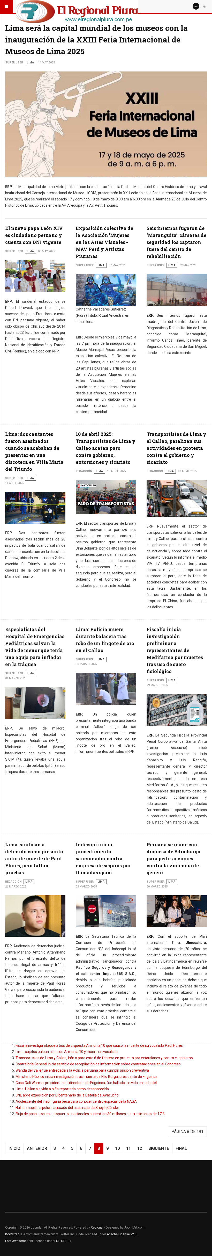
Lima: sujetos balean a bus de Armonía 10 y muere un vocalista (67, 1052)
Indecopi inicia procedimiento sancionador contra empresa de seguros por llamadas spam (103, 858)
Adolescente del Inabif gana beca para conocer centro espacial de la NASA (76, 1101)
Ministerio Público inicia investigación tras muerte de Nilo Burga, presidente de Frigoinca (86, 1076)
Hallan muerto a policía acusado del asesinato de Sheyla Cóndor (67, 1108)
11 (128, 1148)
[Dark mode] (204, 6)
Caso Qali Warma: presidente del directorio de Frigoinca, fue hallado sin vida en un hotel (86, 1083)
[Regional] (77, 6)
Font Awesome (16, 1241)
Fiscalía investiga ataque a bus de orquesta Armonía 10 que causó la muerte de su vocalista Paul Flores (99, 1045)
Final (181, 1148)
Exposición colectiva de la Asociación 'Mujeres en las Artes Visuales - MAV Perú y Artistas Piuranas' (104, 242)
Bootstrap (12, 1234)
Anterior (37, 1148)
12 (139, 1148)
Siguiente (158, 1148)
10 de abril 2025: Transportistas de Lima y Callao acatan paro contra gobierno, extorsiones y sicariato (105, 448)
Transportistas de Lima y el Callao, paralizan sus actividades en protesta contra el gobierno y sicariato (176, 448)
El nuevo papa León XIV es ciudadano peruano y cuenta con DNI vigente (34, 235)
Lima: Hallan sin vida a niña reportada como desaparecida (62, 1089)
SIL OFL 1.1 (64, 1241)
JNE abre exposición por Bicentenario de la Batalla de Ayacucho (67, 1095)
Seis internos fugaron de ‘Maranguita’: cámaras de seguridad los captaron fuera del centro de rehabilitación (176, 242)
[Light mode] (196, 6)
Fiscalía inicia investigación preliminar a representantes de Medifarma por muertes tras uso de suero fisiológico (175, 650)
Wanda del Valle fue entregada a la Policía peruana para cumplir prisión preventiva (82, 1070)
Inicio (14, 1148)
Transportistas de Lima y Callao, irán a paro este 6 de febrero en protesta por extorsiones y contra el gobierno (104, 1058)
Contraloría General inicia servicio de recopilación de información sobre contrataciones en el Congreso (98, 1064)
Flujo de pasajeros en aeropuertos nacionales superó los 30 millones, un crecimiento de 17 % (90, 1114)
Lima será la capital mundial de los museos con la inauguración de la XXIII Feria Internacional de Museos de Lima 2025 (96, 39)
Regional (97, 1227)
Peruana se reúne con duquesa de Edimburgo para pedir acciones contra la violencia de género (173, 858)
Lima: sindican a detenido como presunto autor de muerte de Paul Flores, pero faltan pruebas (34, 858)
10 (117, 1148)
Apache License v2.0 (122, 1234)
